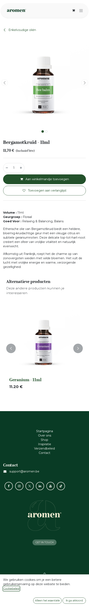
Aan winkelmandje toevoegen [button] (47, 179)
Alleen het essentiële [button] (47, 600)
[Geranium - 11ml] (44, 340)
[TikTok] (61, 486)
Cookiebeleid (11, 588)
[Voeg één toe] (21, 168)
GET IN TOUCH (44, 542)
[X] (29, 486)
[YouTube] (50, 486)
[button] (4, 82)
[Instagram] (19, 486)
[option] (44, 348)
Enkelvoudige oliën (22, 30)
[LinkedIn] (40, 486)
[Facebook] (9, 486)
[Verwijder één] (6, 168)
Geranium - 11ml (25, 379)
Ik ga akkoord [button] (74, 600)
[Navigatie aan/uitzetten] (81, 10)
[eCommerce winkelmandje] (73, 10)
